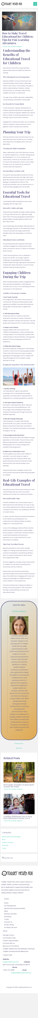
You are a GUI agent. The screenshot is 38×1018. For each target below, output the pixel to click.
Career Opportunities (10, 941)
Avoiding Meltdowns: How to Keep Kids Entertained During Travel (18, 817)
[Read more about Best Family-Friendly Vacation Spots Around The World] (19, 772)
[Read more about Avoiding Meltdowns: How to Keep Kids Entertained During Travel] (19, 804)
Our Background (10, 906)
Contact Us (8, 922)
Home (6, 903)
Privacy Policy (9, 925)
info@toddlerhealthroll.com (21, 973)
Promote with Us (9, 943)
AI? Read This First (10, 927)
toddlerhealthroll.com (13, 962)
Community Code (9, 938)
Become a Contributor (11, 946)
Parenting (5, 845)
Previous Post (19, 743)
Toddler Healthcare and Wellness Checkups (19, 949)
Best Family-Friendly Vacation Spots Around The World (19, 785)
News (3, 839)
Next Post (19, 748)
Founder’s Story (8, 935)
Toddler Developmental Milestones (15, 951)
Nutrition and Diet (7, 842)
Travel (5, 46)
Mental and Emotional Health (11, 837)
